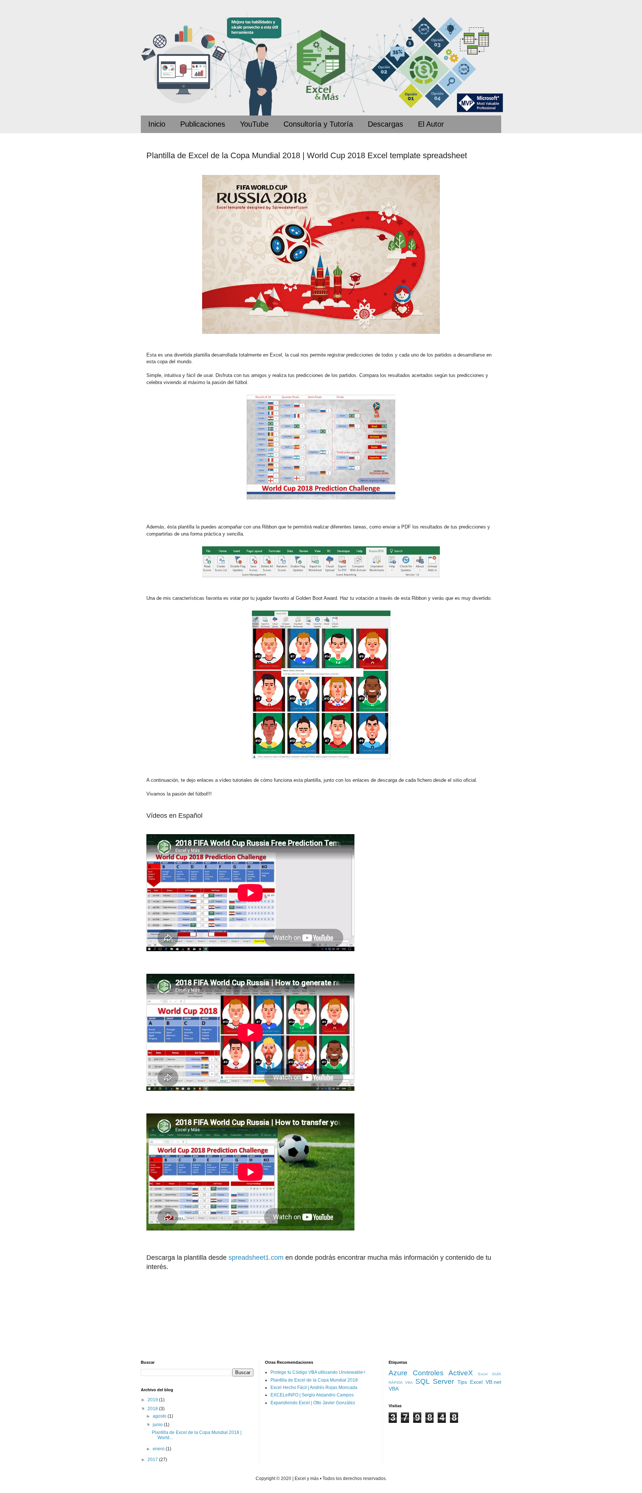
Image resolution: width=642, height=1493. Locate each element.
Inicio (156, 124)
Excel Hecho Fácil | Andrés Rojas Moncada (313, 1387)
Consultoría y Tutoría (318, 124)
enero (159, 1448)
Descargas (385, 124)
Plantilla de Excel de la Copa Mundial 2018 (314, 1380)
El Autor (431, 124)
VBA (394, 1389)
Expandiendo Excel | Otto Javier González (312, 1402)
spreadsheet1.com (255, 1257)
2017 (153, 1459)
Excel (482, 1374)
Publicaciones (202, 124)
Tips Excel (470, 1382)
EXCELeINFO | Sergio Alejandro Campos (312, 1395)
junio (158, 1424)
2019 (153, 1399)
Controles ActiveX (443, 1373)
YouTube (254, 124)
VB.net (493, 1382)
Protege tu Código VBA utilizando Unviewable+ (318, 1372)
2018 (153, 1408)
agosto (160, 1416)
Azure (398, 1373)
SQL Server (434, 1381)
